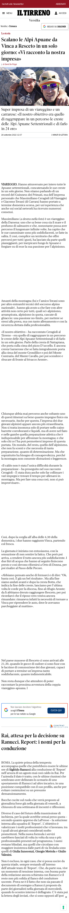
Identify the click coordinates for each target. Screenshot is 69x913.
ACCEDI (62, 13)
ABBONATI (61, 4)
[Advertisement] (25, 162)
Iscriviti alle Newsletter (13, 4)
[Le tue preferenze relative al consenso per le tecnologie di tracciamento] (63, 907)
